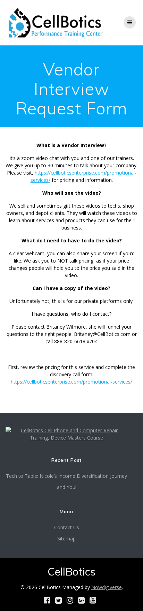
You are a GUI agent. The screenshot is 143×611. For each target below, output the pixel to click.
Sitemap (66, 538)
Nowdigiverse (106, 587)
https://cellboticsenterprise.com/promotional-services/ (71, 381)
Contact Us (66, 527)
